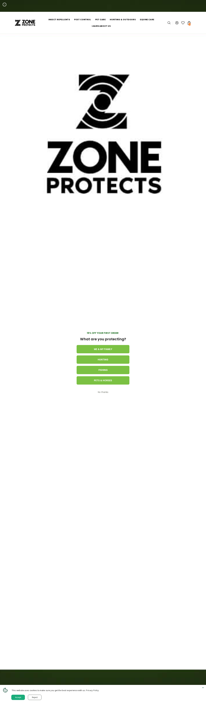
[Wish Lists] (183, 23)
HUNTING (103, 359)
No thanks (103, 392)
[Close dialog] (4, 4)
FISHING (103, 370)
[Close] (202, 687)
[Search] (170, 23)
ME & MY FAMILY (103, 349)
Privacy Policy (92, 690)
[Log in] (177, 23)
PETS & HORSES (103, 380)
